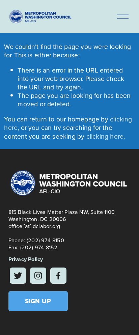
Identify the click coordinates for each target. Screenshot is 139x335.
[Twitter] (18, 276)
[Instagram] (38, 276)
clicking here (105, 136)
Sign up (38, 301)
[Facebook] (58, 276)
